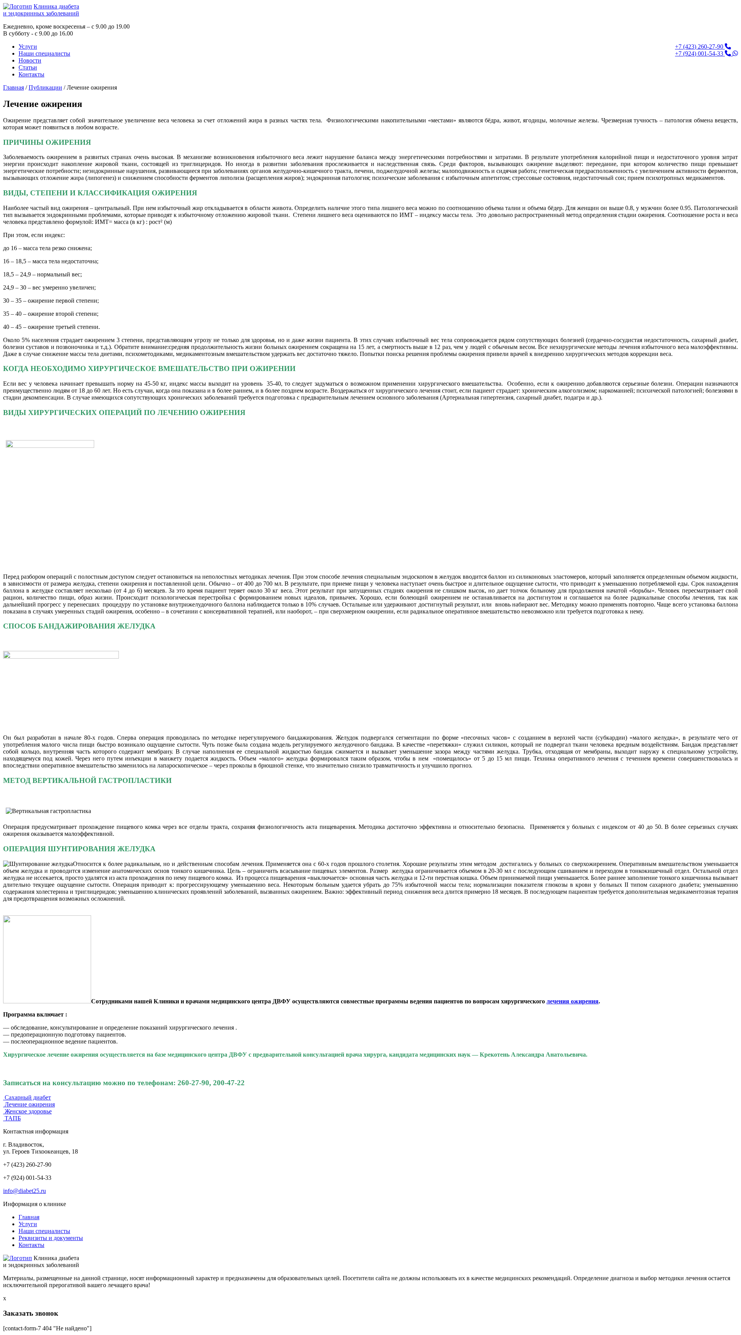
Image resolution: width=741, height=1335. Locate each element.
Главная (13, 87)
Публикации (45, 87)
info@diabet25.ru (24, 1191)
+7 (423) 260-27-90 (700, 46)
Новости (30, 60)
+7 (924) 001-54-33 (700, 53)
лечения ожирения (572, 1001)
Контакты (31, 74)
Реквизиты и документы (51, 1238)
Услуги (28, 46)
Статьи (28, 67)
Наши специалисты (44, 53)
